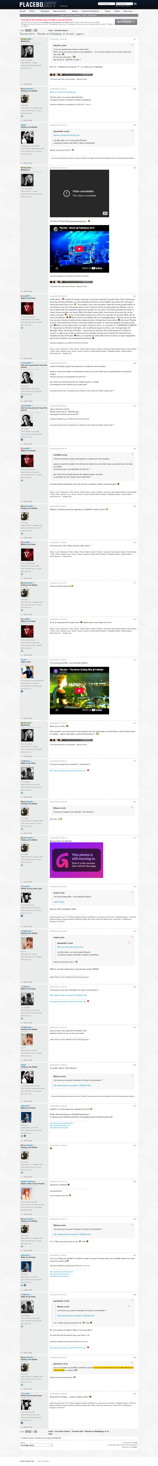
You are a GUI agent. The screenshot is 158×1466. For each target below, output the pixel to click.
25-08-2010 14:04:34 (58, 1106)
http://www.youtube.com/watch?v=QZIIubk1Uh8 (68, 995)
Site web (22, 1173)
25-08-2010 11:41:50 (58, 986)
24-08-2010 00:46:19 (58, 448)
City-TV (84, 15)
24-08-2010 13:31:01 (58, 583)
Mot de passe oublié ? (123, 6)
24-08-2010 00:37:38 (58, 363)
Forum (31, 11)
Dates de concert (59, 11)
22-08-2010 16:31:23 (58, 89)
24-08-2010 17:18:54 (58, 723)
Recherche (93, 15)
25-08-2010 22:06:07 (58, 1357)
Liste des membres (73, 15)
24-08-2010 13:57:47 (58, 619)
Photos (117, 11)
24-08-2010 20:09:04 (58, 761)
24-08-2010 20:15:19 (58, 801)
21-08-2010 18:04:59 (58, 39)
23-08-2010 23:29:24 (58, 296)
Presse (107, 11)
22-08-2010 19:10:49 (58, 125)
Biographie (45, 11)
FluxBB (135, 1442)
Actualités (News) (61, 30)
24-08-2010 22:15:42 (58, 886)
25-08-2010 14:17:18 (58, 1181)
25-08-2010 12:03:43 (58, 1027)
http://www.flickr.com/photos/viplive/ (61, 1123)
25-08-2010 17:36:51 (58, 1255)
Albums (75, 11)
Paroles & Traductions (90, 11)
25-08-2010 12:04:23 (58, 1065)
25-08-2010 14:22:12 (58, 1219)
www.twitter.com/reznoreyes (59, 1127)
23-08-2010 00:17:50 (58, 167)
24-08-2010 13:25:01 (58, 506)
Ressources (128, 11)
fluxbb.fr (135, 1447)
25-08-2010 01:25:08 (58, 931)
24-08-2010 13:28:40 (58, 542)
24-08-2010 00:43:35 (58, 406)
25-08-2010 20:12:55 (58, 1294)
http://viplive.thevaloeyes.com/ (60, 1125)
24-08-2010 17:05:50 (58, 659)
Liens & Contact (43, 1461)
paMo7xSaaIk (59, 902)
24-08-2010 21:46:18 (58, 838)
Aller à (22, 1442)
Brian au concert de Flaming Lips (63, 92)
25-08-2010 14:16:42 (58, 1145)
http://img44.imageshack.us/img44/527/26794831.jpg (67, 771)
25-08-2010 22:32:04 (58, 1393)
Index (62, 15)
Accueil (22, 11)
